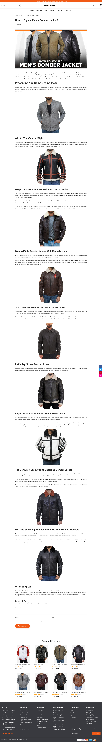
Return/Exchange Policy (92, 717)
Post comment (22, 626)
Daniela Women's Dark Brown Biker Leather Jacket (63, 692)
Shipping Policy (90, 715)
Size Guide (89, 723)
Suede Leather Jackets (26, 722)
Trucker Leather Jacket (38, 664)
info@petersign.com (10, 727)
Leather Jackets (24, 713)
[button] (18, 667)
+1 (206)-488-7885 (9, 729)
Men (46, 11)
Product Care (73, 717)
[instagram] (100, 375)
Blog (71, 715)
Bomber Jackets (24, 715)
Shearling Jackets (24, 729)
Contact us (72, 713)
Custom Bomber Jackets (59, 713)
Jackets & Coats (24, 710)
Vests (21, 727)
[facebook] (100, 366)
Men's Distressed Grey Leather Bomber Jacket (25, 692)
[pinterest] (100, 372)
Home (16, 15)
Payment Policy (90, 710)
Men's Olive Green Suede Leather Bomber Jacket (63, 664)
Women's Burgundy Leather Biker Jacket (42, 692)
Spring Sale (59, 11)
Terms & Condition (91, 721)
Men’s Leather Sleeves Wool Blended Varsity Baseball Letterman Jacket (30, 664)
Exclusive (32, 11)
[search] (19, 5)
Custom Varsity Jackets (59, 715)
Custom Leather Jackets (59, 710)
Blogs (20, 15)
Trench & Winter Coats (42, 719)
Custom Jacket (68, 11)
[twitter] (100, 369)
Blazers (22, 724)
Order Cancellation (91, 719)
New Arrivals (39, 11)
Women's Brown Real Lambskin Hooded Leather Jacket (83, 692)
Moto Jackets (23, 717)
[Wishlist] (96, 5)
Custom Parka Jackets (59, 729)
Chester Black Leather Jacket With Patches (80, 664)
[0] (100, 5)
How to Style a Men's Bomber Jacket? (31, 15)
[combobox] (11, 5)
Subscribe (96, 733)
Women (52, 11)
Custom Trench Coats (58, 724)
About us (72, 710)
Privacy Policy (89, 713)
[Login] (93, 5)
